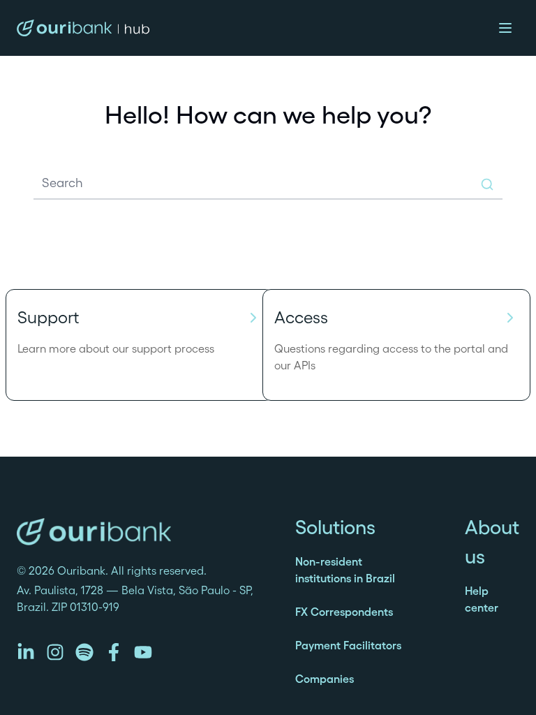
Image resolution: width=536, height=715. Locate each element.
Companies (324, 678)
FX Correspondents (344, 611)
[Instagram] (55, 652)
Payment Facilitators (348, 645)
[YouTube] (143, 652)
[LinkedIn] (26, 652)
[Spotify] (84, 652)
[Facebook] (114, 652)
